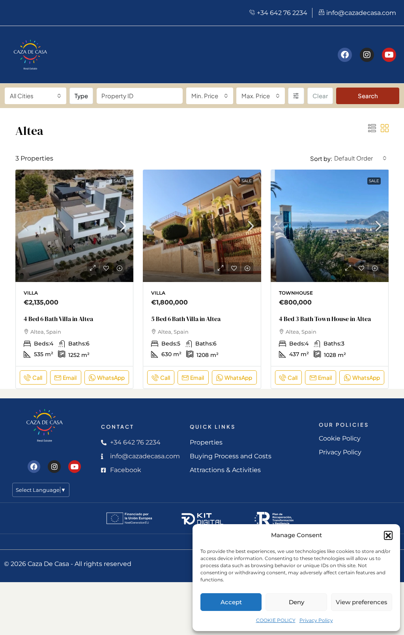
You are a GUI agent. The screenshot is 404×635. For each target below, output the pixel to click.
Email (70, 377)
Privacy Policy (316, 620)
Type (81, 95)
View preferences (361, 602)
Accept (231, 602)
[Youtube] (389, 55)
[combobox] (35, 96)
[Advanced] (296, 96)
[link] (74, 229)
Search (368, 95)
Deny (296, 602)
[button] (388, 535)
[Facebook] (345, 55)
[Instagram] (367, 55)
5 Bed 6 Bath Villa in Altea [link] (186, 318)
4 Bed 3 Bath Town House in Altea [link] (325, 318)
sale (119, 180)
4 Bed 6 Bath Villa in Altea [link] (58, 318)
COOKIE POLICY (276, 620)
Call (37, 377)
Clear (320, 95)
